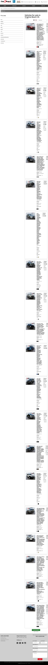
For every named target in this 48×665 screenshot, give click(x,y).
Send (40, 659)
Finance (33, 5)
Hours (26, 637)
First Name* (35, 640)
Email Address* (35, 644)
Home (5, 5)
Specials (24, 5)
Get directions (3, 640)
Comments (35, 651)
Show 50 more (36, 631)
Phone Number (35, 648)
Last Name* (43, 640)
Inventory (14, 5)
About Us (43, 5)
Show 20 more (36, 630)
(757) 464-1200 (21, 637)
